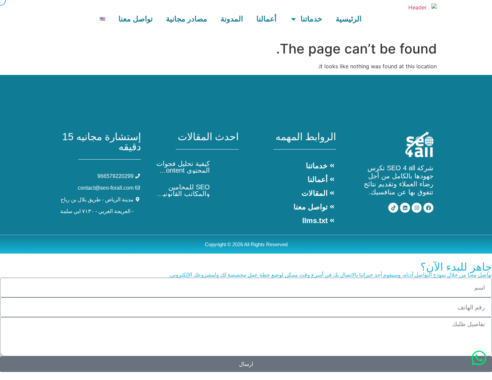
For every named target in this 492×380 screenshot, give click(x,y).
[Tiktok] (393, 208)
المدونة (232, 19)
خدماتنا (311, 19)
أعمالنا (266, 19)
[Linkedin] (405, 208)
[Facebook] (428, 208)
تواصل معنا (135, 19)
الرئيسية (348, 19)
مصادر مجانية (186, 19)
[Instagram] (417, 208)
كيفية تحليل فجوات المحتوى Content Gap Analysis (183, 170)
